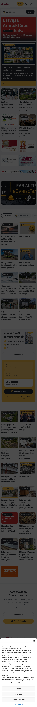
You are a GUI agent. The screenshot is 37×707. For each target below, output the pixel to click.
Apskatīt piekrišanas (18, 700)
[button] (34, 641)
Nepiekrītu (18, 694)
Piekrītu (18, 689)
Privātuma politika (18, 704)
